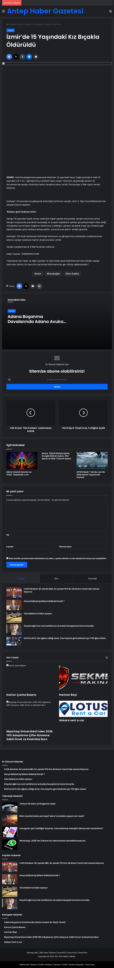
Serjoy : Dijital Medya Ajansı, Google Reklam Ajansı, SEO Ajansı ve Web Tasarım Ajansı (56, 456)
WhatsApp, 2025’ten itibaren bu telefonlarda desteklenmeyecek (52, 840)
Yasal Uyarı (90, 964)
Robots (53, 953)
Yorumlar (92, 578)
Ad (8, 535)
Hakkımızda (24, 964)
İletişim (34, 964)
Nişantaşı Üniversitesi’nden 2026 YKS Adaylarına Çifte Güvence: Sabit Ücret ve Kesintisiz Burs (29, 735)
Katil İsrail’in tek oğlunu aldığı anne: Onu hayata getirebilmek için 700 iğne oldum (65, 638)
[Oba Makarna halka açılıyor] (14, 617)
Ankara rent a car (71, 720)
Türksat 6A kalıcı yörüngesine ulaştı (37, 803)
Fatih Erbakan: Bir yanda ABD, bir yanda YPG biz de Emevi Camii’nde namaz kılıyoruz (61, 863)
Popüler (21, 578)
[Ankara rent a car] (83, 709)
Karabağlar (54, 273)
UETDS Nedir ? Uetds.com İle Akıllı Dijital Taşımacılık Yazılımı (91, 475)
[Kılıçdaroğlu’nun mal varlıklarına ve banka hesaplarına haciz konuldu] (14, 629)
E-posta (10, 546)
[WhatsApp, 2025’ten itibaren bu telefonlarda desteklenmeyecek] (9, 844)
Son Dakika (73, 273)
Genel (20, 24)
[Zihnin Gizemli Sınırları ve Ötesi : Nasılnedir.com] (21, 461)
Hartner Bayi (68, 695)
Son (56, 578)
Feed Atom (72, 953)
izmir (38, 273)
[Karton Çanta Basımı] (30, 677)
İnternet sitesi (65, 546)
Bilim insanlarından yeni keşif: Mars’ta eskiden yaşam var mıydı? (51, 816)
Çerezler (57, 964)
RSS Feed (44, 953)
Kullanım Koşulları (76, 964)
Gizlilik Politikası (45, 964)
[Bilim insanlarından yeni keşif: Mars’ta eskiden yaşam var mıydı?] (9, 820)
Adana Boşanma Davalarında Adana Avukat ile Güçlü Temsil (36, 322)
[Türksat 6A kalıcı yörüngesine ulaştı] (9, 807)
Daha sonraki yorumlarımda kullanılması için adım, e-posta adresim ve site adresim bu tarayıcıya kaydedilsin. (58, 558)
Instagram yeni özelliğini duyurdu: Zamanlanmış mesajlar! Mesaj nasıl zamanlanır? (61, 828)
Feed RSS (61, 953)
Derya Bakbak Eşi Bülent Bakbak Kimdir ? (44, 601)
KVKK (65, 964)
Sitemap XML (32, 953)
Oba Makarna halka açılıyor (38, 613)
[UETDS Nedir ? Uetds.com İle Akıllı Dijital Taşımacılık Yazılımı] (92, 461)
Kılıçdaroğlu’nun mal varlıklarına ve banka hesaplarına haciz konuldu (59, 625)
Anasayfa (12, 24)
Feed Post (82, 953)
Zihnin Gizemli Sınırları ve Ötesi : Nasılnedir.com (19, 473)
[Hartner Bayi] (83, 677)
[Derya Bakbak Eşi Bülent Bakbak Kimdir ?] (14, 605)
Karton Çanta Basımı (21, 695)
